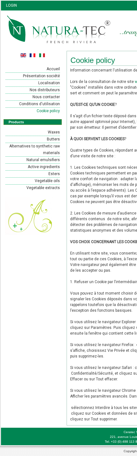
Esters (54, 174)
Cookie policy (48, 111)
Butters (53, 139)
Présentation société (41, 76)
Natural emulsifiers (43, 160)
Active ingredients (44, 167)
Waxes (54, 132)
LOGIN (11, 5)
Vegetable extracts (43, 188)
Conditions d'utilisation (39, 104)
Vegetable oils (47, 181)
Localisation (49, 83)
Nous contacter (46, 97)
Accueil (53, 69)
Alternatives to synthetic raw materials (34, 149)
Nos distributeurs (45, 90)
